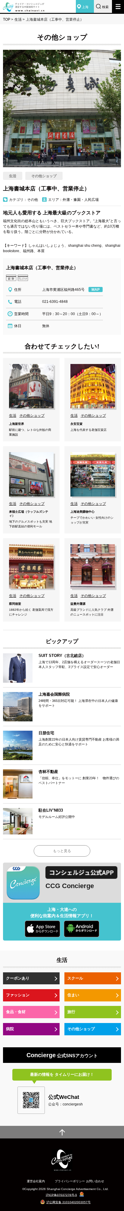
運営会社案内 (36, 1181)
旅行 (71, 1012)
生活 (18, 19)
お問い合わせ (95, 1181)
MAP (95, 290)
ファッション (17, 995)
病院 (10, 1029)
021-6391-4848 (55, 302)
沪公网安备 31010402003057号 (68, 1202)
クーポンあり (17, 978)
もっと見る (62, 851)
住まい (73, 995)
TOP (6, 19)
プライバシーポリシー (70, 1181)
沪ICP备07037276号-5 (61, 1194)
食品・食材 (16, 1012)
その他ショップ (81, 1029)
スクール (75, 978)
